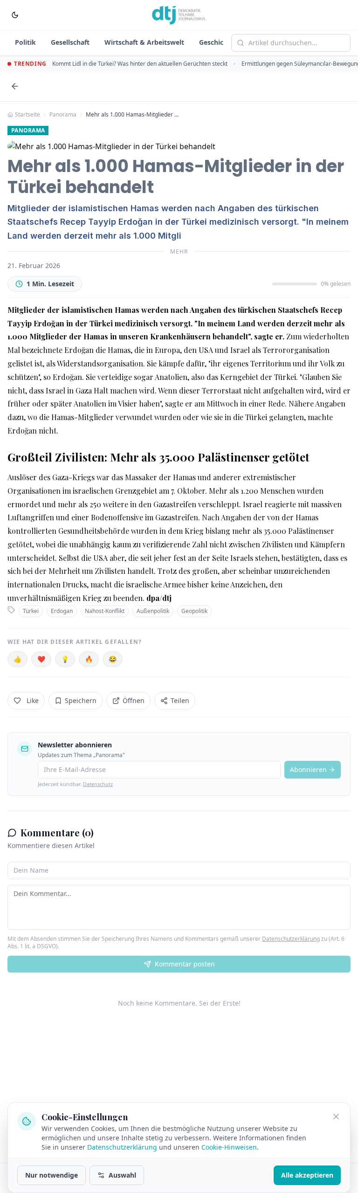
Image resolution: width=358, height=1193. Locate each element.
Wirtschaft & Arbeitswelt (144, 42)
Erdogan (62, 611)
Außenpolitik (153, 611)
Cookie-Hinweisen (229, 1147)
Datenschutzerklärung (291, 939)
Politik (25, 42)
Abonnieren (308, 769)
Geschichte (216, 42)
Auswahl (122, 1175)
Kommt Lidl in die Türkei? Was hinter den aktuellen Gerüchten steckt (139, 64)
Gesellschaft (70, 42)
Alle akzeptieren (307, 1175)
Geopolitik (194, 611)
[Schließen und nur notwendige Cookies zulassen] (336, 1116)
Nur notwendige (51, 1175)
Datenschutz (98, 783)
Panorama (62, 114)
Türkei (31, 611)
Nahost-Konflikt (104, 611)
